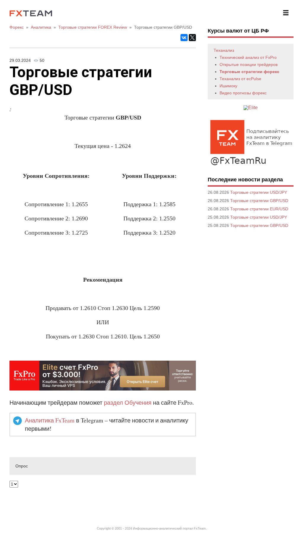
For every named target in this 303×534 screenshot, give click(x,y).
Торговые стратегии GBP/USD (259, 200)
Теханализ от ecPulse (240, 78)
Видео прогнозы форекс (243, 93)
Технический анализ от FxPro (248, 57)
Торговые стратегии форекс (249, 71)
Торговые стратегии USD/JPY (258, 192)
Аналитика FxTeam (50, 420)
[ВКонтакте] (184, 37)
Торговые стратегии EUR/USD (259, 208)
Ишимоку (228, 85)
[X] (192, 37)
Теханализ (224, 50)
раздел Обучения (128, 402)
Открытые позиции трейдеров (249, 64)
